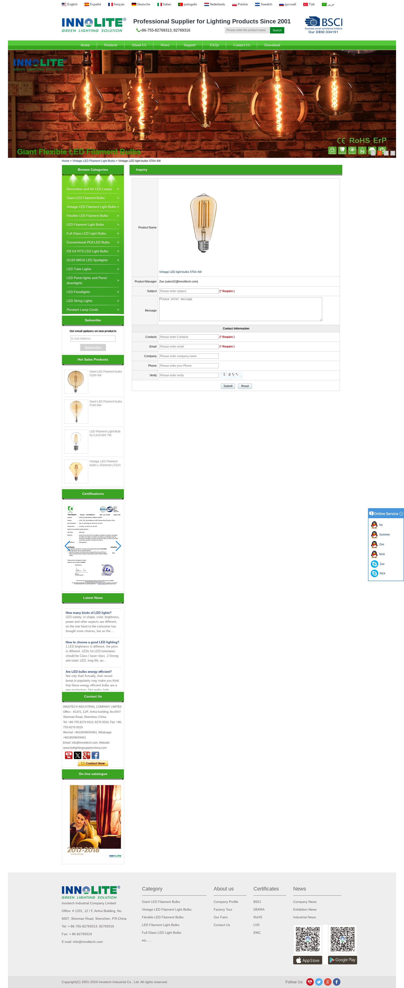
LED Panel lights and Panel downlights (87, 280)
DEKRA (258, 909)
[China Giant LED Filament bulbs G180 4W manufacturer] (76, 382)
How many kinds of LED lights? (89, 604)
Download (272, 45)
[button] (118, 546)
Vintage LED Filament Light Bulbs (93, 161)
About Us (139, 45)
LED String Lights (79, 301)
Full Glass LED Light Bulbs (86, 233)
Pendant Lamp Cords (82, 309)
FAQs (214, 45)
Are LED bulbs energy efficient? (89, 663)
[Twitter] (77, 755)
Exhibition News (305, 909)
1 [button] (373, 153)
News (165, 45)
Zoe (381, 544)
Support (189, 45)
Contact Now (93, 763)
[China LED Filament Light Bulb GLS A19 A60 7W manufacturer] (76, 441)
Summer (384, 534)
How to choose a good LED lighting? (92, 634)
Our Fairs (221, 917)
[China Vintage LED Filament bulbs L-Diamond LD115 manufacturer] (76, 471)
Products (110, 45)
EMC (257, 932)
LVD (256, 925)
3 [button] (386, 153)
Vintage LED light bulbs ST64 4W (180, 272)
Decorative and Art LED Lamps (89, 189)
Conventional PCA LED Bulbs (88, 242)
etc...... (147, 940)
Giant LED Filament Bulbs (86, 198)
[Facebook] (95, 755)
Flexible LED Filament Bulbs (87, 215)
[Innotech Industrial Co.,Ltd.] (94, 25)
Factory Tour (223, 909)
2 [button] (380, 153)
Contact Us (241, 45)
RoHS (257, 917)
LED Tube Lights (79, 269)
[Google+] (86, 755)
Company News (305, 902)
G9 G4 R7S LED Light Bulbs (87, 251)
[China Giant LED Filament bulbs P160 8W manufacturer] (76, 411)
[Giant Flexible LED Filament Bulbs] (202, 51)
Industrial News (304, 917)
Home (85, 45)
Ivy (380, 524)
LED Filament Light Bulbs (85, 224)
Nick (381, 554)
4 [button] (393, 153)
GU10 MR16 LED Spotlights (87, 260)
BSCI (257, 902)
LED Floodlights (78, 292)
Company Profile (226, 902)
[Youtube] (68, 755)
